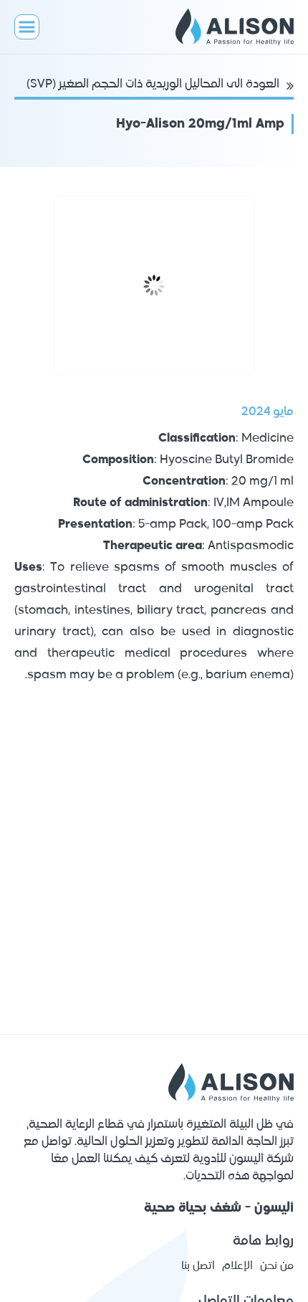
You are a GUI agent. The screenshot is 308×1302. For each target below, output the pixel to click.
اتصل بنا (198, 1265)
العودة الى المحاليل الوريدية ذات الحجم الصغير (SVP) (153, 84)
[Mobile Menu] (26, 26)
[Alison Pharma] (227, 27)
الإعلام (237, 1265)
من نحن (277, 1265)
